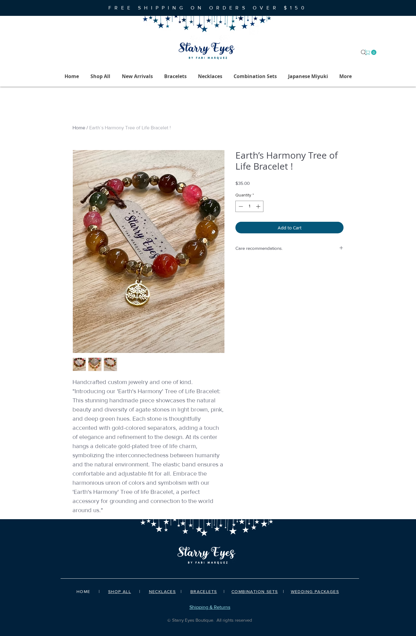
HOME (83, 591)
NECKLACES (162, 591)
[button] (371, 52)
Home (78, 127)
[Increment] (259, 206)
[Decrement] (240, 206)
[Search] (363, 52)
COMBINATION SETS (254, 591)
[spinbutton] (249, 206)
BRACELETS (203, 591)
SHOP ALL (119, 591)
